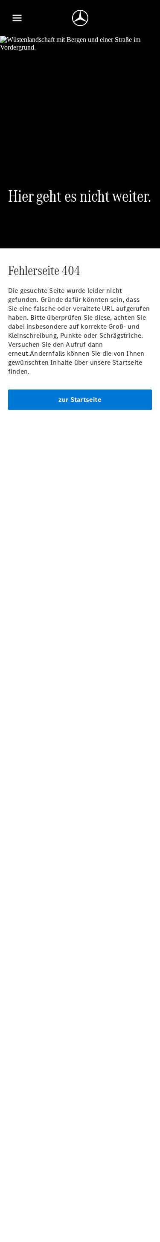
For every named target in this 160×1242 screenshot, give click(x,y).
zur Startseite (80, 399)
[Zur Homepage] (80, 18)
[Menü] (17, 18)
